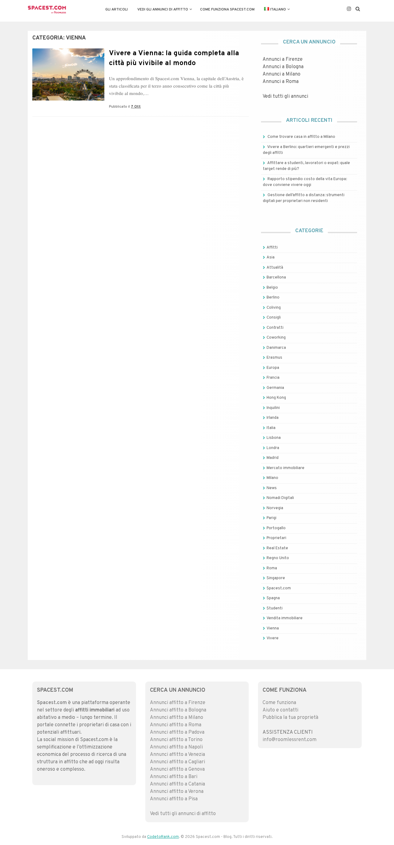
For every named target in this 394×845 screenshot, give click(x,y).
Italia (271, 428)
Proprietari (276, 538)
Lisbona (274, 437)
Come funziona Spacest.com (227, 9)
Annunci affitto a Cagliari (177, 762)
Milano (272, 478)
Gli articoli (116, 9)
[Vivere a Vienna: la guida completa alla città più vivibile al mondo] (68, 99)
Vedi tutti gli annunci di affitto (183, 814)
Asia (271, 257)
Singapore (276, 578)
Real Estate (277, 548)
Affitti (272, 247)
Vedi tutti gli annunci (285, 96)
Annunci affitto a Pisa (174, 799)
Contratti (275, 327)
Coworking (276, 337)
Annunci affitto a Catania (177, 784)
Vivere (273, 638)
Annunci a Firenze (283, 59)
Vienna (273, 628)
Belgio (272, 287)
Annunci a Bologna (283, 67)
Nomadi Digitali (280, 498)
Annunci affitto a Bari (173, 777)
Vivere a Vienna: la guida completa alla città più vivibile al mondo (174, 58)
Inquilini (273, 408)
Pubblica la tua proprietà (290, 718)
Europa (273, 367)
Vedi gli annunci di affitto (162, 9)
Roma (272, 568)
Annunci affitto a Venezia (177, 755)
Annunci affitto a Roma (175, 725)
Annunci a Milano (281, 74)
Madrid (273, 457)
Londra (273, 448)
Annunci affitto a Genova (177, 769)
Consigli (274, 317)
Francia (273, 377)
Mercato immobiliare (285, 468)
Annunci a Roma (281, 82)
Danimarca (276, 347)
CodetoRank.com (163, 837)
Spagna (273, 598)
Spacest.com (279, 588)
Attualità (275, 267)
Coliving (274, 307)
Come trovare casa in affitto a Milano (301, 136)
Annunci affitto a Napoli (176, 747)
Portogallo (276, 528)
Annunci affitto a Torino (176, 740)
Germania (275, 387)
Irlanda (273, 417)
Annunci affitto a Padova (177, 732)
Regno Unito (278, 558)
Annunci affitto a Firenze (177, 703)
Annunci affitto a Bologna (178, 710)
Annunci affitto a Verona (176, 792)
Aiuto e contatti (280, 710)
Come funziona (279, 703)
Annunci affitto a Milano (176, 718)
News (272, 488)
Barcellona (276, 277)
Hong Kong (276, 397)
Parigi (271, 518)
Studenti (275, 608)
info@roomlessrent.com (289, 740)
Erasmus (274, 357)
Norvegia (275, 508)
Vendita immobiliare (285, 618)
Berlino (273, 297)
